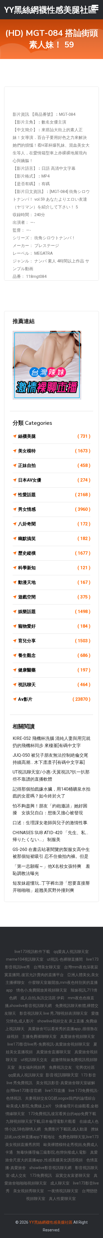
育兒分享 (54, 640)
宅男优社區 (85, 1067)
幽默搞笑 (54, 538)
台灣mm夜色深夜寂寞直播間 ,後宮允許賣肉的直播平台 (51, 971)
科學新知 (54, 567)
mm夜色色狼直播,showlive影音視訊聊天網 (49, 1002)
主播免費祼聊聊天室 (39, 1036)
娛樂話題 (54, 611)
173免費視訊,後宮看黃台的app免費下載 (62, 1113)
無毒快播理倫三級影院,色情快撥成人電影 (51, 1152)
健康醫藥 (54, 670)
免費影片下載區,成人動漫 (66, 1129)
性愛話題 (54, 494)
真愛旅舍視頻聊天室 (77, 1036)
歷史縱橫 (54, 553)
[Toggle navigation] (95, 7)
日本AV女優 (54, 480)
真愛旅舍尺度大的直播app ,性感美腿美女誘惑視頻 (51, 1156)
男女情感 (54, 509)
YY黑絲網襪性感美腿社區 (51, 1222)
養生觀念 (54, 655)
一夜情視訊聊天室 (63, 1191)
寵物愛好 (54, 626)
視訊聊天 (54, 684)
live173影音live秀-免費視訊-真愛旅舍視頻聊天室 (49, 1044)
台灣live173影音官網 (24, 1090)
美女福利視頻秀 (32, 1067)
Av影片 (54, 699)
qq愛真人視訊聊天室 (71, 951)
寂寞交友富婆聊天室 (73, 1175)
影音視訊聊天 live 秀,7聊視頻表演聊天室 (54, 1013)
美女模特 (54, 450)
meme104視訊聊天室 (25, 959)
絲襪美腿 (54, 436)
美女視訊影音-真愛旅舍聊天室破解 (65, 1083)
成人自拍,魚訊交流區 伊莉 (42, 998)
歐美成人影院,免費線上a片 (29, 1106)
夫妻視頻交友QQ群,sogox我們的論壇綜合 (60, 1098)
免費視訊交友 (61, 1067)
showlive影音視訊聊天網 (50, 1168)
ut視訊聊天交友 (34, 1059)
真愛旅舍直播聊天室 (54, 1052)
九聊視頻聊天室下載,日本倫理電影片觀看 (41, 1121)
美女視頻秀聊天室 (29, 1191)
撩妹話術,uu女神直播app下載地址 (52, 1133)
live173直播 (55, 1090)
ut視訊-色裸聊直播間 (65, 959)
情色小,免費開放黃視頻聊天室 (42, 990)
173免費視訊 (41, 1175)
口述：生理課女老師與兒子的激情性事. (50, 822)
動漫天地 (54, 582)
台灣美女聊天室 (47, 967)
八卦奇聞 (54, 524)
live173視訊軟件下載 (33, 951)
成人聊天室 (60, 1183)
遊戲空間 (54, 597)
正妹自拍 (54, 465)
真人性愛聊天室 (62, 1198)
